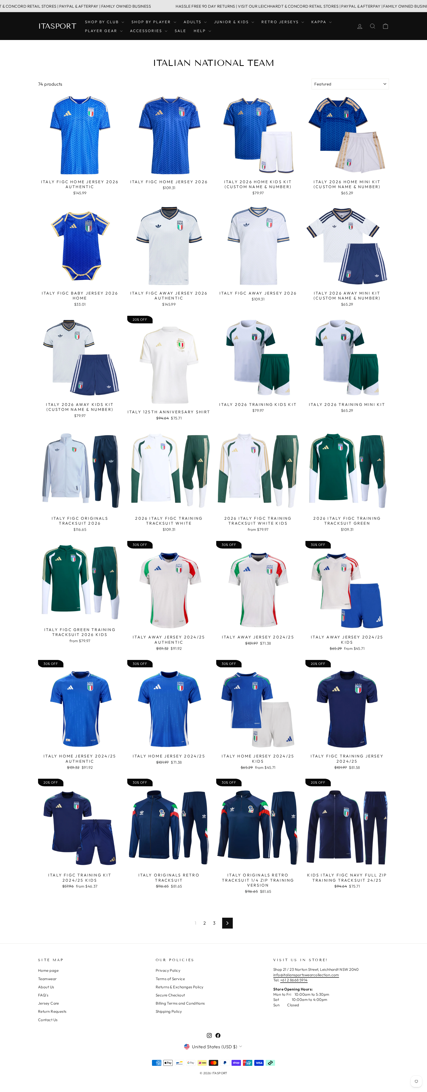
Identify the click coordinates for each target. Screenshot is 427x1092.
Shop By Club (102, 22)
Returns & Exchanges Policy (180, 987)
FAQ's (43, 995)
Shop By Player (151, 22)
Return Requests (52, 1011)
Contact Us (48, 1019)
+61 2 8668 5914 (294, 980)
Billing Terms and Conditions (180, 1003)
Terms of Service (170, 978)
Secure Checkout (170, 995)
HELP (200, 30)
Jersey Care (48, 1003)
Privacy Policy (168, 970)
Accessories (147, 30)
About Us (46, 987)
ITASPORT (57, 26)
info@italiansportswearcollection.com (306, 975)
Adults (193, 22)
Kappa (319, 22)
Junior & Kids (232, 22)
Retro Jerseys (280, 22)
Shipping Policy (169, 1011)
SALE (180, 30)
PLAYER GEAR (102, 30)
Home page (48, 970)
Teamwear (47, 978)
